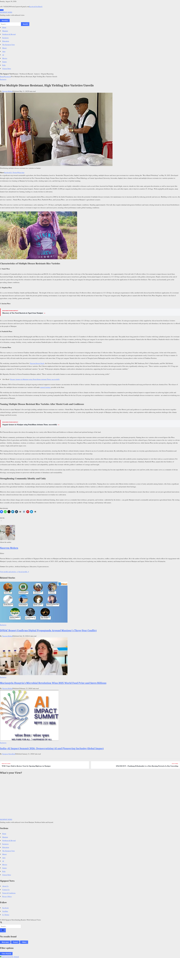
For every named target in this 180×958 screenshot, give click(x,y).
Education (5, 41)
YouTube (38, 6)
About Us (5, 886)
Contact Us (6, 889)
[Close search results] (3, 930)
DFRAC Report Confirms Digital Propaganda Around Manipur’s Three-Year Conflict (48, 630)
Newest (15, 942)
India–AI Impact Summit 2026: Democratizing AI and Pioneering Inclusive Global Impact (52, 748)
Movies (4, 58)
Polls (4, 65)
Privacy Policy (7, 896)
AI (3, 55)
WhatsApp (20, 172)
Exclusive (5, 38)
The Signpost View (8, 44)
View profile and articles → (9, 572)
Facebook (32, 6)
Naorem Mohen (7, 91)
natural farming (45, 387)
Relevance (5, 942)
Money (4, 48)
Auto (3, 51)
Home (4, 27)
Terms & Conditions (9, 893)
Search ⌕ (5, 20)
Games (4, 62)
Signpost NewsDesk (8, 754)
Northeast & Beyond (9, 34)
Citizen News (6, 68)
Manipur (5, 31)
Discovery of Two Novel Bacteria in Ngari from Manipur (23, 313)
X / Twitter (13, 172)
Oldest (24, 942)
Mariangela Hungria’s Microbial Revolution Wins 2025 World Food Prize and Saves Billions (53, 683)
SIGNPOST (6, 12)
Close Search (6, 953)
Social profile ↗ (23, 572)
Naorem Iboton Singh (37, 363)
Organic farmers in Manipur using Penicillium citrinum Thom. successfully (35, 379)
